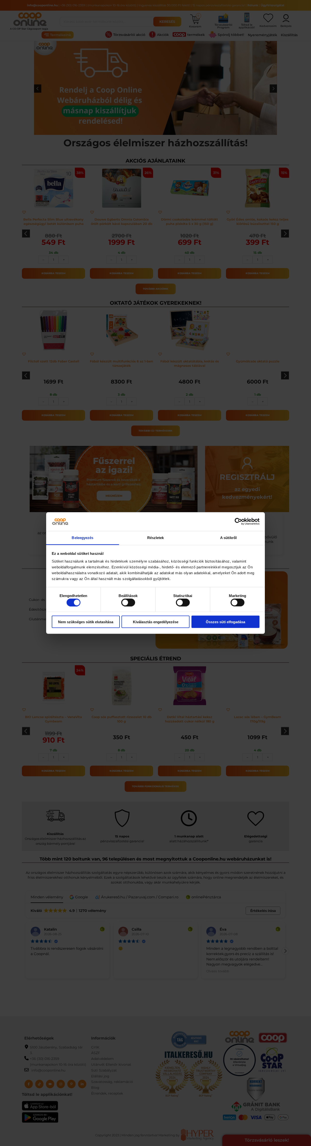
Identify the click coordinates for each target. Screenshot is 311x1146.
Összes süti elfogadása (225, 622)
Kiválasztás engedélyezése (155, 622)
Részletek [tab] (155, 537)
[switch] (128, 602)
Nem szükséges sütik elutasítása (85, 622)
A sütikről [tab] (228, 537)
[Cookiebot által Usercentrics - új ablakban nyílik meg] (238, 521)
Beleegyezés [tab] (82, 537)
